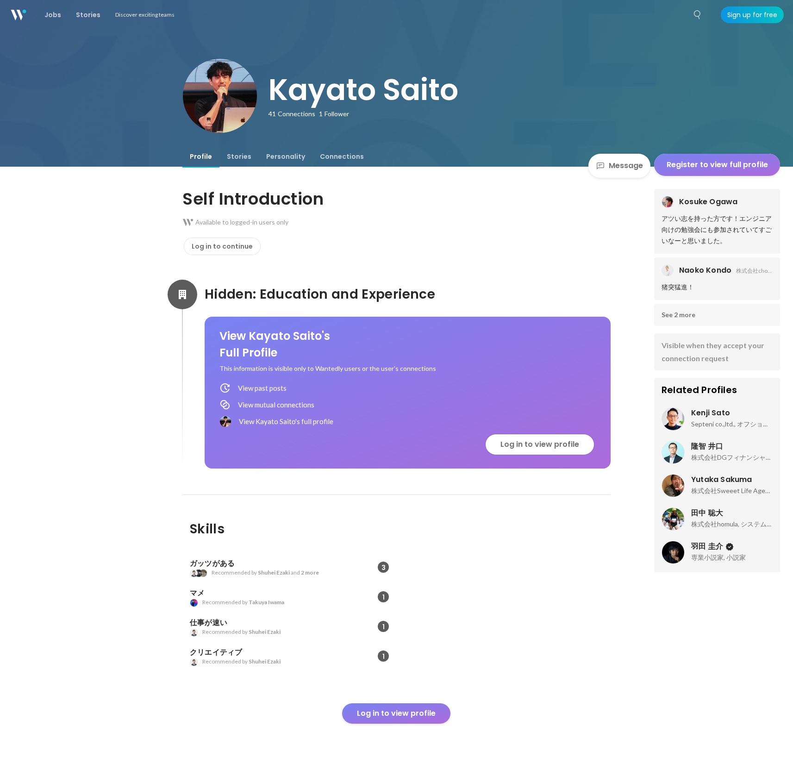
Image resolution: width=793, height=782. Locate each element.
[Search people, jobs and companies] (697, 15)
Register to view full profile (717, 164)
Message (626, 165)
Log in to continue (222, 246)
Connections (342, 156)
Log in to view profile (539, 444)
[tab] (200, 156)
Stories (239, 156)
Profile (201, 156)
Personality (285, 156)
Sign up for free (752, 14)
